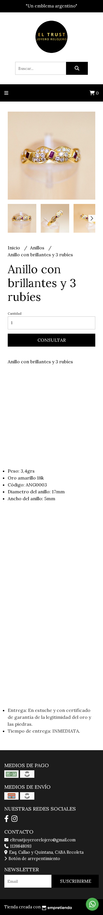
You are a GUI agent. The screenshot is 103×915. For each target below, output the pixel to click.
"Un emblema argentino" (51, 6)
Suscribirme (75, 881)
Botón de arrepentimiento (33, 858)
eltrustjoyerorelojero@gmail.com (42, 840)
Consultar (51, 340)
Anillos (37, 248)
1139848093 (20, 846)
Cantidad (14, 314)
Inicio (14, 248)
